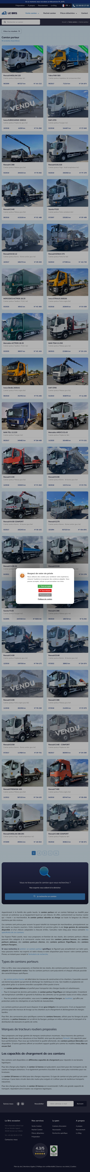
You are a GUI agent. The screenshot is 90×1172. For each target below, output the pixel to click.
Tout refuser (45, 590)
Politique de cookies (45, 599)
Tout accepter (45, 586)
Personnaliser (45, 595)
